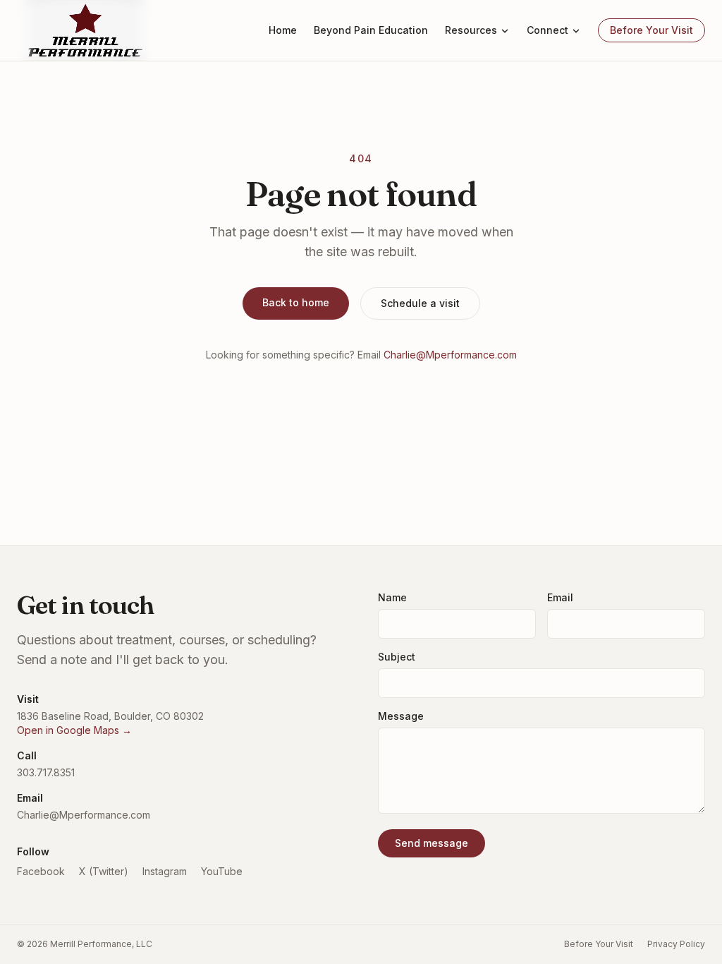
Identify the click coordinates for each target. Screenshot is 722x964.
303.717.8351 (46, 772)
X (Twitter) (103, 871)
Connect (547, 30)
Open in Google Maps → (74, 730)
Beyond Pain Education (371, 30)
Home (283, 30)
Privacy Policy (676, 944)
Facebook (41, 871)
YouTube (222, 871)
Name (392, 597)
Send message (431, 843)
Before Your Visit (651, 30)
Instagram (164, 871)
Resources (471, 30)
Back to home (295, 302)
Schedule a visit (420, 303)
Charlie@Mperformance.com (450, 355)
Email (560, 597)
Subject (396, 657)
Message (401, 716)
